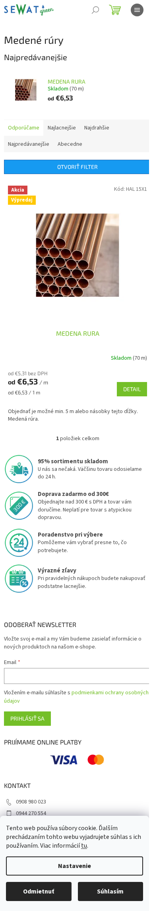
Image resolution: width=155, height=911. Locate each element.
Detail (132, 389)
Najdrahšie (96, 128)
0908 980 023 (31, 802)
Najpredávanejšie (28, 144)
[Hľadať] (95, 10)
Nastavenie (74, 866)
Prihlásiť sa (27, 718)
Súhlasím (110, 891)
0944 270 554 (31, 813)
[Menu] (137, 10)
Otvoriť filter (77, 166)
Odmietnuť (38, 891)
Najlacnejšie (62, 128)
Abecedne (70, 144)
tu (84, 845)
